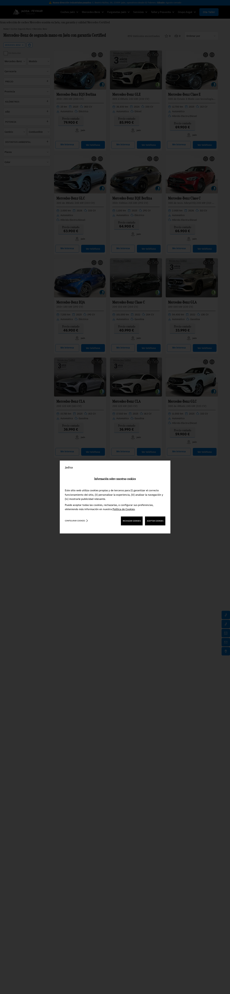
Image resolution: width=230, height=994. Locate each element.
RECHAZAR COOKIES (132, 521)
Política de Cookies (123, 509)
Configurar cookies (75, 520)
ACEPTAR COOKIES (155, 521)
